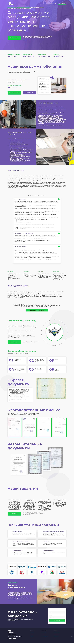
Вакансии (31, 635)
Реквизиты (44, 637)
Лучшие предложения (58, 633)
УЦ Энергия (44, 632)
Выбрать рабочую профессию (37, 310)
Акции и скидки (56, 632)
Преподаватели (45, 636)
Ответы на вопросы (33, 633)
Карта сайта (32, 639)
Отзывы (43, 635)
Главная (9, 7)
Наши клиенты (56, 635)
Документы (32, 632)
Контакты (55, 639)
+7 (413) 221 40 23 (52, 3)
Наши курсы (13, 7)
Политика (31, 636)
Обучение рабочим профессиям (23, 7)
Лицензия (31, 637)
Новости (43, 633)
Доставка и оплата (57, 637)
